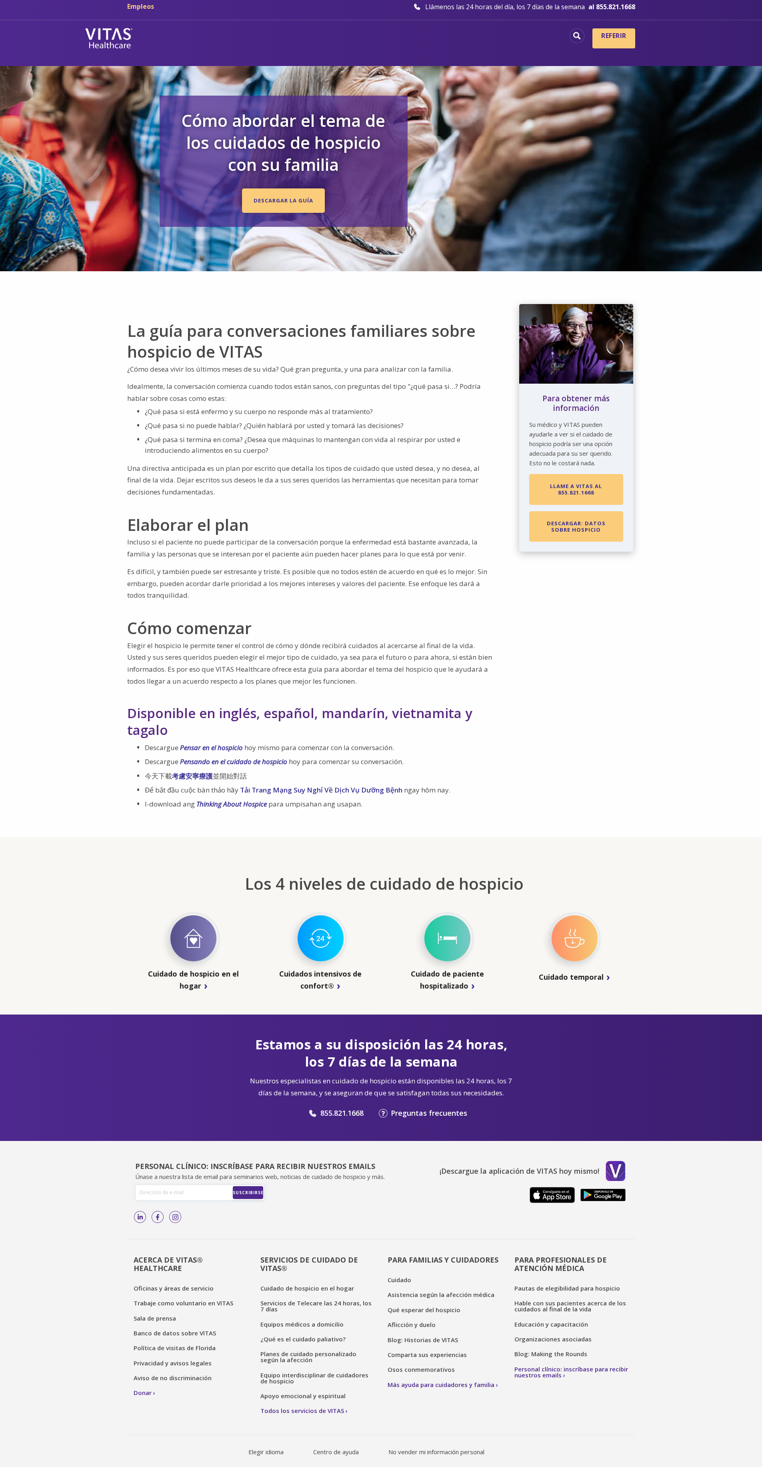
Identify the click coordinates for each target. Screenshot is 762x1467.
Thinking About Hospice (231, 804)
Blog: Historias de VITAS (423, 1340)
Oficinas (240, 36)
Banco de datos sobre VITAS (175, 1333)
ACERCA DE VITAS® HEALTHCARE (168, 1264)
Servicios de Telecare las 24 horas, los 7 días (316, 1306)
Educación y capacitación (551, 1324)
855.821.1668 (342, 1113)
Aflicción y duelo (412, 1325)
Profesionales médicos (517, 36)
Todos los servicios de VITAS (302, 1411)
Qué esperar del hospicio (424, 1310)
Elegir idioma (266, 1452)
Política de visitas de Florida (175, 1348)
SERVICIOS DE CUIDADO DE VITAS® (309, 1264)
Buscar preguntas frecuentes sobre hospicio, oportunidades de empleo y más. (577, 35)
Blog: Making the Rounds (550, 1354)
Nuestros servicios (429, 36)
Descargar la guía (283, 200)
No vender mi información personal (436, 1452)
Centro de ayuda (336, 1452)
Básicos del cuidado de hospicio (326, 36)
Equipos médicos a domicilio (302, 1324)
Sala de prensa (155, 1318)
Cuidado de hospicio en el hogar (307, 1288)
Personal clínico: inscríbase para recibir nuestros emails (571, 1372)
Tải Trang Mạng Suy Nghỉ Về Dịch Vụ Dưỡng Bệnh (321, 790)
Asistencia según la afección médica (441, 1295)
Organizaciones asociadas (553, 1339)
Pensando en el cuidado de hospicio (233, 761)
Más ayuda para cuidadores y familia (441, 1385)
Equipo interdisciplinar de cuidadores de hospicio (314, 1378)
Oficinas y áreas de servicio (174, 1288)
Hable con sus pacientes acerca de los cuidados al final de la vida (570, 1306)
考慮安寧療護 (192, 776)
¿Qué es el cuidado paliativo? (303, 1339)
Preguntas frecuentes (429, 1113)
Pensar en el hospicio (211, 747)
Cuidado (399, 1280)
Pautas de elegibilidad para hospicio (567, 1288)
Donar (143, 1393)
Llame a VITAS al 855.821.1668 (576, 489)
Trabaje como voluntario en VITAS (183, 1303)
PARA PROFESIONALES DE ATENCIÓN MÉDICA (560, 1264)
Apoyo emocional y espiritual (303, 1396)
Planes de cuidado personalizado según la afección (308, 1357)
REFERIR (613, 35)
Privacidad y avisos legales (173, 1363)
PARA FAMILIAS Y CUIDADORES (443, 1260)
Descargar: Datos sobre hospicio (576, 526)
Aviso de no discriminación (173, 1378)
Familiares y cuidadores (515, 50)
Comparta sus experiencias (427, 1355)
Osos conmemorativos (421, 1369)
